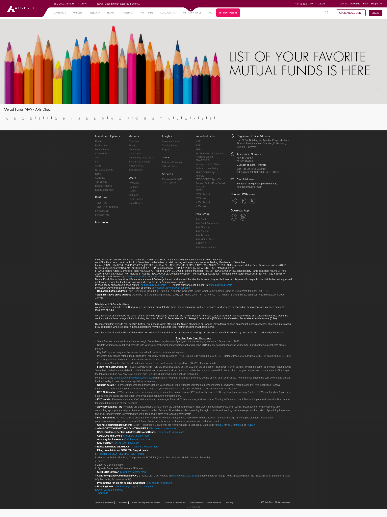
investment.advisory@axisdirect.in (171, 287)
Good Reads (136, 203)
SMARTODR (202, 160)
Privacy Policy (196, 502)
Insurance (101, 222)
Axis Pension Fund (206, 247)
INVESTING (126, 12)
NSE (198, 141)
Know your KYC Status (208, 164)
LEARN (110, 12)
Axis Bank (201, 219)
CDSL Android (203, 194)
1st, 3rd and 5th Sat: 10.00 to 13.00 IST (258, 172)
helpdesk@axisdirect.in (249, 186)
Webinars (134, 195)
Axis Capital (202, 231)
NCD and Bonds (104, 169)
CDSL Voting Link (145, 486)
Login (375, 12)
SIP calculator (169, 166)
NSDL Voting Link (124, 486)
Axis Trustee (202, 235)
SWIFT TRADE (146, 12)
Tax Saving (101, 181)
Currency (100, 177)
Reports (166, 149)
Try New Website (228, 12)
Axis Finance (203, 227)
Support (375, 3)
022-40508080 (245, 158)
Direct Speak (136, 199)
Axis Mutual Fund (205, 239)
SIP (97, 157)
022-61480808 (245, 161)
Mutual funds (102, 149)
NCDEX (251, 424)
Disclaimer (122, 502)
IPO (210, 12)
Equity (98, 141)
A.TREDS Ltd (203, 243)
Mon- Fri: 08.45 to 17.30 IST (252, 168)
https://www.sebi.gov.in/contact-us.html (141, 276)
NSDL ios (201, 206)
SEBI (198, 149)
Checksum (102, 493)
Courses (133, 187)
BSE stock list (136, 169)
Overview (134, 141)
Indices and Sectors (139, 161)
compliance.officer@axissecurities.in (134, 377)
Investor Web (102, 214)
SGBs (98, 165)
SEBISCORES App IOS (208, 179)
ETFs (98, 173)
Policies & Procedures (175, 502)
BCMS (199, 190)
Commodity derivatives (141, 157)
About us (355, 3)
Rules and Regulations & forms (146, 502)
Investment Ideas (171, 141)
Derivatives (101, 145)
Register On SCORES (109, 454)
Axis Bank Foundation (208, 223)
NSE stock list (136, 165)
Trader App (101, 202)
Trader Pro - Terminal (106, 206)
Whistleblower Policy (207, 168)
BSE (198, 145)
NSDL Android (203, 202)
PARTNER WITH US (192, 12)
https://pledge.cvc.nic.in (184, 475)
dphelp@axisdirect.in (220, 285)
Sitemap (230, 502)
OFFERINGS (60, 12)
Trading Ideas (169, 145)
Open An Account (350, 12)
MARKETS (77, 12)
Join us (344, 3)
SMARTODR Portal (134, 454)
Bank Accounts (214, 502)
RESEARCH (94, 12)
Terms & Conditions (104, 502)
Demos (132, 191)
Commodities (102, 153)
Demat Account (103, 185)
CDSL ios (201, 198)
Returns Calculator (172, 162)
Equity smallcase (104, 189)
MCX (239, 424)
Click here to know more (162, 428)
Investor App (102, 210)
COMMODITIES (168, 12)
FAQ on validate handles (108, 489)
